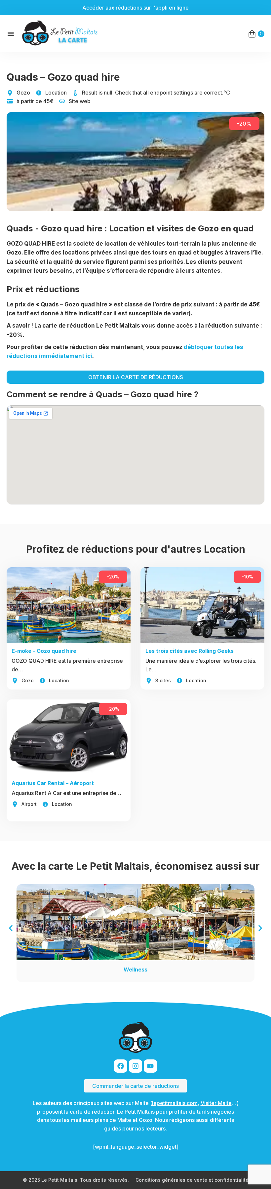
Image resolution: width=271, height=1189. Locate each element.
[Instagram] (135, 1066)
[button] (11, 928)
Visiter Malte (216, 1103)
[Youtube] (150, 1066)
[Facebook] (120, 1066)
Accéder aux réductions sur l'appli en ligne (135, 7)
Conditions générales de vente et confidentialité (192, 1180)
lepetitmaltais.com (175, 1103)
